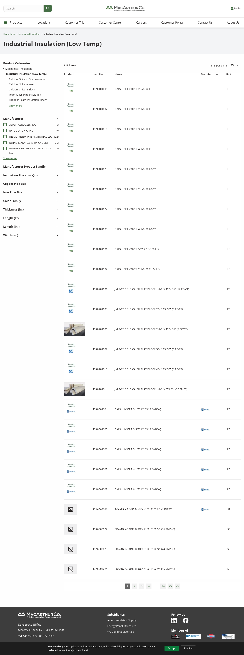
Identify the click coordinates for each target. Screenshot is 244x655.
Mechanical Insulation (18, 68)
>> (177, 586)
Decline (188, 648)
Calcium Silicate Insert (22, 84)
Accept (171, 648)
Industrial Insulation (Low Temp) (26, 74)
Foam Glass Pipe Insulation (25, 94)
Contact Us (205, 22)
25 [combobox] (232, 65)
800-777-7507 (46, 636)
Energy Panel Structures (121, 626)
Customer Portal (172, 22)
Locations (44, 22)
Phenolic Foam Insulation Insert (28, 100)
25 (170, 586)
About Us (233, 22)
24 (163, 586)
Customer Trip (74, 22)
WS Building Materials (120, 631)
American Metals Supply (121, 620)
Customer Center (110, 22)
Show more (15, 105)
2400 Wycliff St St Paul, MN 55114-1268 (41, 630)
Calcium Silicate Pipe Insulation (27, 79)
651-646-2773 (26, 636)
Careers (141, 22)
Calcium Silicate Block (22, 89)
